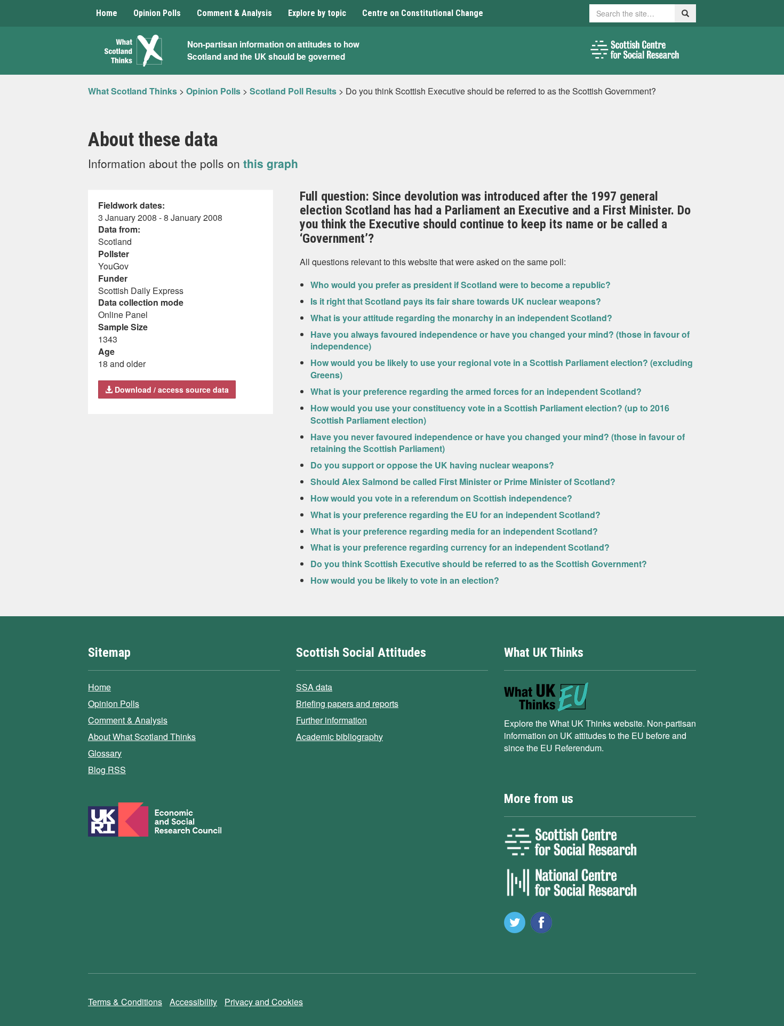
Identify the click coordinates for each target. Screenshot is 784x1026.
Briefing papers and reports (347, 703)
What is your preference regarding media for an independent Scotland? (454, 531)
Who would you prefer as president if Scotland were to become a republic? (460, 285)
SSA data (314, 687)
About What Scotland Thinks (142, 736)
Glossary (105, 753)
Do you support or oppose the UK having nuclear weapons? (432, 465)
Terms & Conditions (125, 1002)
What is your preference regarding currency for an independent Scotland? (460, 547)
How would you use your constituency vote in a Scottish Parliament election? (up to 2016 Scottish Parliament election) (489, 414)
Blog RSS (107, 769)
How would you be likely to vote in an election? (404, 580)
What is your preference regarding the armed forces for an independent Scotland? (476, 391)
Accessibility (193, 1002)
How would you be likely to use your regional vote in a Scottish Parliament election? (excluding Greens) (501, 368)
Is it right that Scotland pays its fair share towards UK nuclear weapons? (455, 301)
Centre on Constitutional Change (422, 13)
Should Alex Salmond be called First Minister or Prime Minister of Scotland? (462, 481)
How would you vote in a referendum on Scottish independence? (441, 498)
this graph (270, 163)
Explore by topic (317, 13)
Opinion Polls (157, 13)
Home (106, 13)
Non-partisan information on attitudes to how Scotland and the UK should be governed (273, 50)
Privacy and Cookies (264, 1002)
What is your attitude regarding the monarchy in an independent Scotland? (461, 318)
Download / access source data (171, 389)
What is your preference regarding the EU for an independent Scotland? (455, 514)
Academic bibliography (339, 736)
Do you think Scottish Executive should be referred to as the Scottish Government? (478, 564)
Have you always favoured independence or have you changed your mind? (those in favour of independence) (500, 340)
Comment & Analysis (234, 13)
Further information (331, 720)
